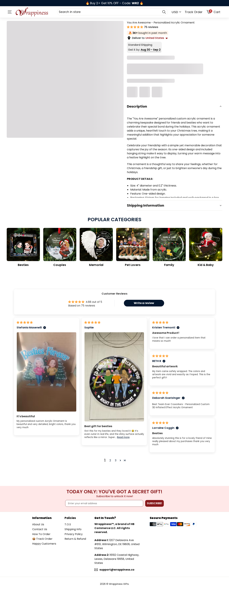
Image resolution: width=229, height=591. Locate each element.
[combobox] (112, 12)
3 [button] (115, 460)
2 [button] (110, 460)
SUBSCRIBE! (154, 503)
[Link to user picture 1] (46, 372)
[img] (25, 322)
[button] (135, 27)
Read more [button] (123, 437)
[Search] (164, 12)
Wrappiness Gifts (119, 584)
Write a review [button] (144, 303)
